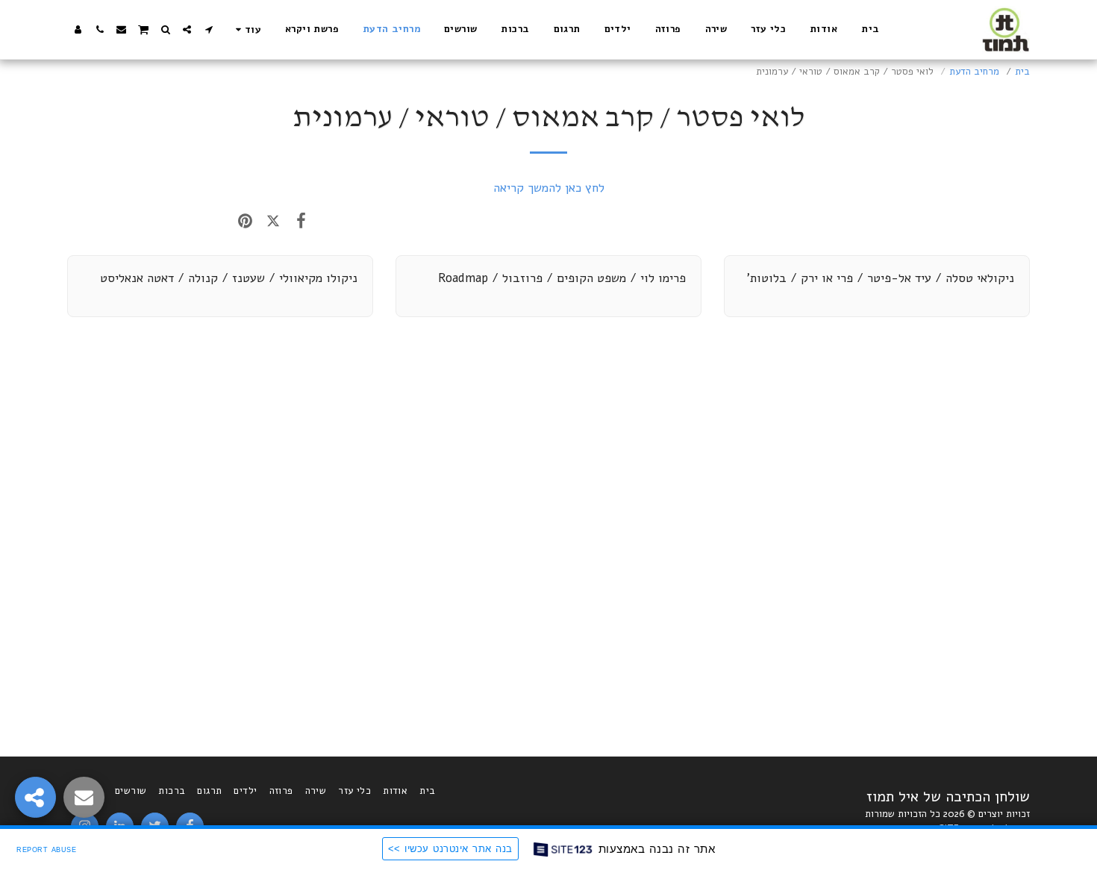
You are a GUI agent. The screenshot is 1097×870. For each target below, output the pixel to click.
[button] (209, 29)
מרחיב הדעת (974, 71)
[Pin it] (245, 221)
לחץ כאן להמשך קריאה (548, 187)
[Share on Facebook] (301, 221)
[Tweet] (273, 221)
